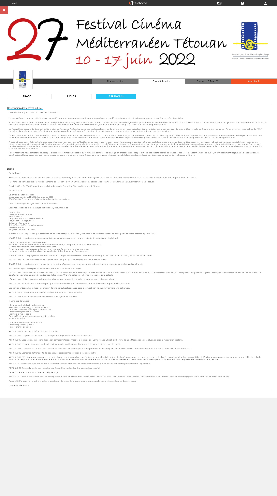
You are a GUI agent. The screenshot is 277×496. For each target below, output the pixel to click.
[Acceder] (265, 3)
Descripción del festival (25, 108)
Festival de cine (115, 81)
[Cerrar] (4, 10)
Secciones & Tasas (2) (208, 81)
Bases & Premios (161, 81)
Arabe (27, 96)
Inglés (71, 96)
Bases (10, 168)
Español (116, 96)
